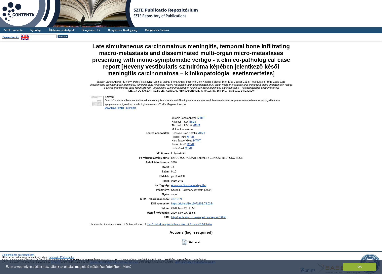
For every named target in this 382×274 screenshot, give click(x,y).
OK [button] (360, 266)
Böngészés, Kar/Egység (122, 30)
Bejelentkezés (10, 37)
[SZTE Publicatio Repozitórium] (191, 13)
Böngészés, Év (91, 30)
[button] (184, 242)
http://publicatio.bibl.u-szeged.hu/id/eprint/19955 (198, 217)
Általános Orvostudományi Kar (188, 185)
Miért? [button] (127, 266)
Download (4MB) (114, 107)
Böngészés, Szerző (157, 30)
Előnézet (131, 107)
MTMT (201, 117)
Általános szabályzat (61, 30)
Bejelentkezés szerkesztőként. (18, 255)
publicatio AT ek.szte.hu (61, 257)
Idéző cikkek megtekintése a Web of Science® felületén (179, 224)
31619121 (176, 199)
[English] (25, 36)
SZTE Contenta (13, 30)
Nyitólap (35, 30)
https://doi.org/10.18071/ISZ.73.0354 (192, 203)
